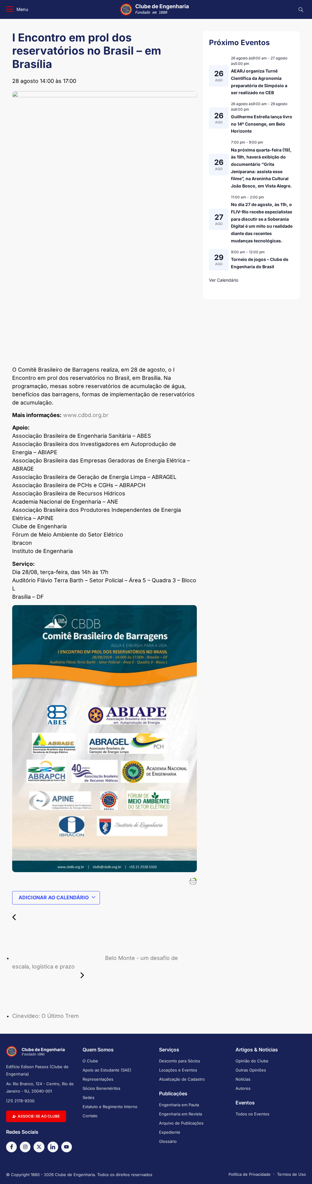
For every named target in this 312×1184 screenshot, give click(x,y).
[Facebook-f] (11, 1147)
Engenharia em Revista (180, 1113)
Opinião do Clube (252, 1060)
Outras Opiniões (251, 1070)
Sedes (88, 1097)
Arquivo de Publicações (181, 1123)
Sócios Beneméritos (101, 1088)
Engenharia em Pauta (179, 1104)
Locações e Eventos (178, 1070)
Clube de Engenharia (162, 9)
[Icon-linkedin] (53, 1147)
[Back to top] (298, 1171)
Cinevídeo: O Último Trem (46, 1016)
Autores (243, 1088)
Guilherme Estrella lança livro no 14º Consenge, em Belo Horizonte (261, 124)
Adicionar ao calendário (54, 897)
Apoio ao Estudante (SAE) (107, 1070)
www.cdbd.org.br (85, 415)
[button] (17, 9)
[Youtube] (66, 1147)
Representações (98, 1079)
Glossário (168, 1141)
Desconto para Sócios (179, 1060)
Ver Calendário (223, 280)
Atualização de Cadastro (182, 1079)
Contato (90, 1115)
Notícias (243, 1079)
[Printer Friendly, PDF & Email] (193, 880)
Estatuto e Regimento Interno (110, 1106)
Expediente (169, 1132)
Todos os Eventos (252, 1113)
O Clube (90, 1060)
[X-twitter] (39, 1147)
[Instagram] (25, 1147)
